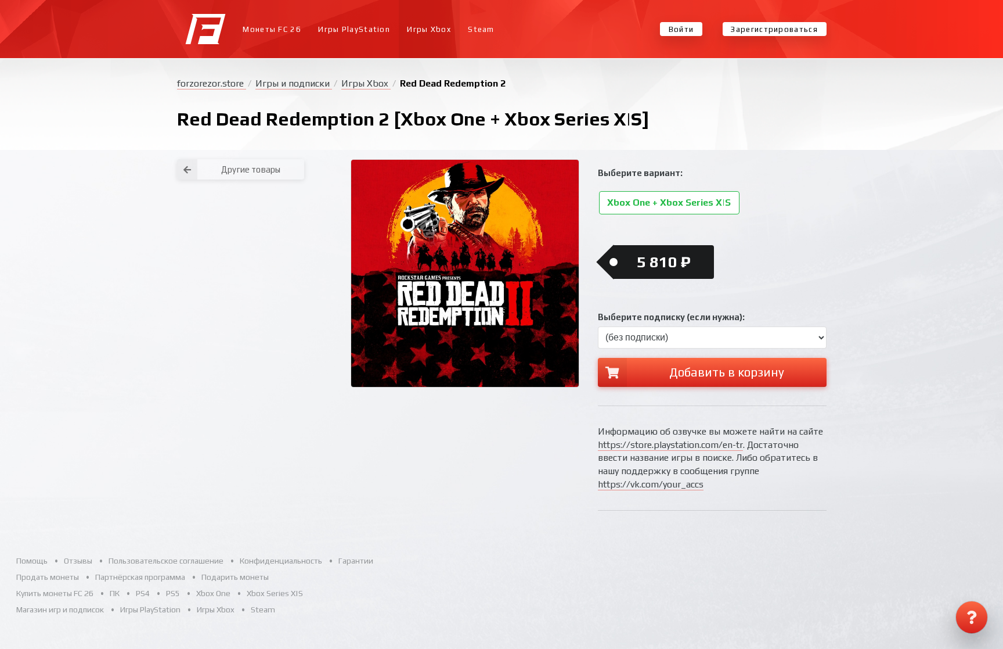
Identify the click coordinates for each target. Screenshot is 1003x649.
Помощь (32, 560)
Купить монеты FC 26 (54, 593)
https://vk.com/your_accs (650, 484)
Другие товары (250, 169)
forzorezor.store (211, 83)
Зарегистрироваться (774, 29)
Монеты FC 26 (272, 29)
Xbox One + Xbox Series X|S (669, 203)
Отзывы (78, 560)
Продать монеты (47, 577)
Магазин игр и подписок (60, 609)
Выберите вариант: (640, 173)
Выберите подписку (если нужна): (671, 317)
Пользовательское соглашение (166, 560)
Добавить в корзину (726, 372)
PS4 (143, 593)
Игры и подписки (293, 83)
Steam (481, 29)
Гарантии (355, 560)
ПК (115, 593)
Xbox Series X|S (275, 593)
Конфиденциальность (281, 560)
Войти (681, 29)
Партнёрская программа (140, 577)
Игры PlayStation (354, 29)
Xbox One (213, 593)
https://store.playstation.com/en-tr (670, 444)
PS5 (173, 593)
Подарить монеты (235, 577)
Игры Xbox (429, 29)
